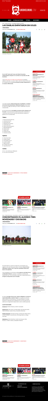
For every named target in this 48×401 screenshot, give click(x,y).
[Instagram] (4, 10)
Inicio (3, 23)
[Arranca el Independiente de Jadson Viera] (9, 203)
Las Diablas (4, 174)
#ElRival (34, 87)
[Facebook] (2, 10)
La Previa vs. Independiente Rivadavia (38, 82)
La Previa (34, 80)
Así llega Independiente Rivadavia (37, 89)
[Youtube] (8, 10)
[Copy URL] (44, 29)
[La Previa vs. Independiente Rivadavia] (24, 203)
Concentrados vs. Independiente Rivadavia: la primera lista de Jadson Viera (38, 96)
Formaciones (35, 73)
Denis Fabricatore (21, 29)
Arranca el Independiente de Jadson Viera (38, 75)
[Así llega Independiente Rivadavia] (39, 203)
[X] (5, 10)
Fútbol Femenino (8, 23)
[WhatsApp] (7, 10)
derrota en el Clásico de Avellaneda (14, 79)
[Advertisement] (39, 38)
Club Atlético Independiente (14, 172)
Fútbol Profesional (36, 94)
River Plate (10, 174)
